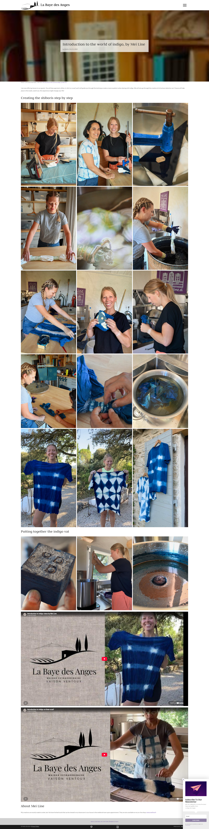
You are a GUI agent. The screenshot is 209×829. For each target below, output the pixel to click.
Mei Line (39, 82)
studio (116, 821)
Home (22, 82)
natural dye (99, 821)
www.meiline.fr (151, 812)
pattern (106, 821)
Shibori (111, 821)
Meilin (66, 49)
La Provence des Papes (30, 82)
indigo (93, 821)
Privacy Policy (35, 826)
